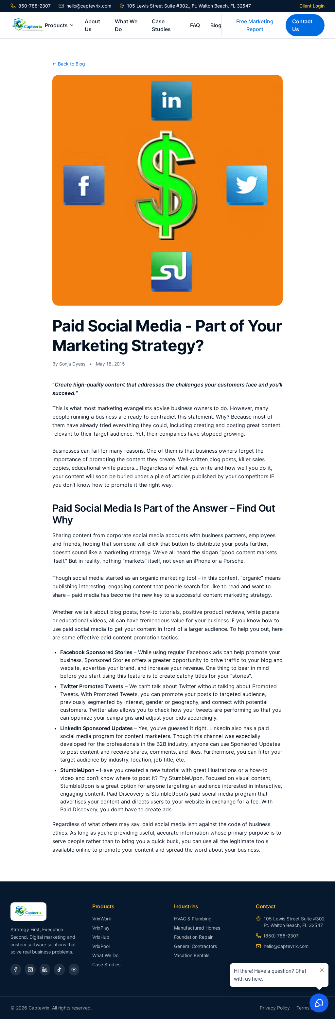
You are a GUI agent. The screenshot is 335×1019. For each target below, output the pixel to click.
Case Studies (161, 25)
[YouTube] (74, 969)
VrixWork (101, 918)
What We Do (126, 25)
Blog (215, 25)
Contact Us (302, 25)
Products (56, 25)
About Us (92, 25)
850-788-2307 (34, 6)
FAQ (195, 25)
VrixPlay (101, 928)
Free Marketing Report (254, 25)
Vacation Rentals (191, 955)
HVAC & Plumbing (193, 918)
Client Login (312, 6)
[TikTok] (59, 969)
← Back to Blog (68, 63)
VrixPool (101, 946)
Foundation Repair (193, 937)
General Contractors (195, 946)
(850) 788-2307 (281, 935)
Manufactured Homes (197, 928)
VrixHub (100, 937)
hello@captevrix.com (88, 6)
